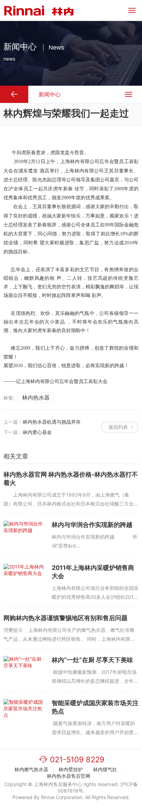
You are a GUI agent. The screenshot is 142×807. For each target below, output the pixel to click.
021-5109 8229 (77, 759)
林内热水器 (36, 397)
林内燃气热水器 (31, 769)
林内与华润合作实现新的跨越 (92, 524)
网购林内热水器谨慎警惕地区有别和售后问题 (65, 618)
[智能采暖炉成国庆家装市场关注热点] (24, 713)
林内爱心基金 (37, 432)
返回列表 (118, 427)
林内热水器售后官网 (68, 776)
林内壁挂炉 (71, 769)
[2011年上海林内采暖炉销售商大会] (24, 578)
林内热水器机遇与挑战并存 (52, 422)
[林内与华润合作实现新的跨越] (24, 535)
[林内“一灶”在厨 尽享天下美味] (24, 670)
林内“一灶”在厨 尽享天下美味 (92, 659)
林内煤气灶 (105, 769)
